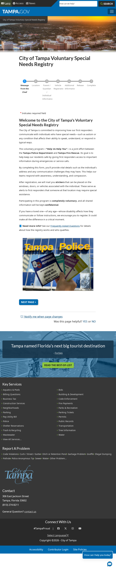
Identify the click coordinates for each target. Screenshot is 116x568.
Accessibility (36, 549)
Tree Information (67, 430)
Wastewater (9, 434)
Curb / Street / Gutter (30, 454)
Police (6, 421)
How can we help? (67, 3)
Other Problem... (58, 458)
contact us (30, 511)
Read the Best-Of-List (58, 365)
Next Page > (28, 302)
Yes (85, 321)
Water (62, 434)
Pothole (7, 458)
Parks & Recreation (68, 407)
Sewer (38, 458)
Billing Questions (11, 394)
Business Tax (9, 398)
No (94, 321)
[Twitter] (65, 528)
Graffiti (90, 454)
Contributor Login (58, 549)
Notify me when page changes (43, 316)
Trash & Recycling (12, 430)
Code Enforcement (68, 398)
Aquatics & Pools (11, 389)
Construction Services (14, 403)
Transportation (66, 425)
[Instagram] (72, 528)
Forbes (59, 353)
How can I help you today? (97, 554)
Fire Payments (66, 403)
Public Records (66, 421)
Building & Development (71, 394)
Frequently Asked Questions (65, 225)
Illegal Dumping (103, 454)
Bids (61, 389)
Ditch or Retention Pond (54, 454)
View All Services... (12, 439)
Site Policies (80, 549)
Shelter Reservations (13, 425)
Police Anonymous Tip (23, 458)
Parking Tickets (66, 412)
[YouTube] (80, 528)
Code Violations (11, 454)
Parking (7, 412)
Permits (62, 416)
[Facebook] (58, 528)
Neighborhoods (11, 407)
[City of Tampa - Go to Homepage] (16, 11)
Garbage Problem (77, 454)
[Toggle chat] (109, 563)
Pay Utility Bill (10, 416)
